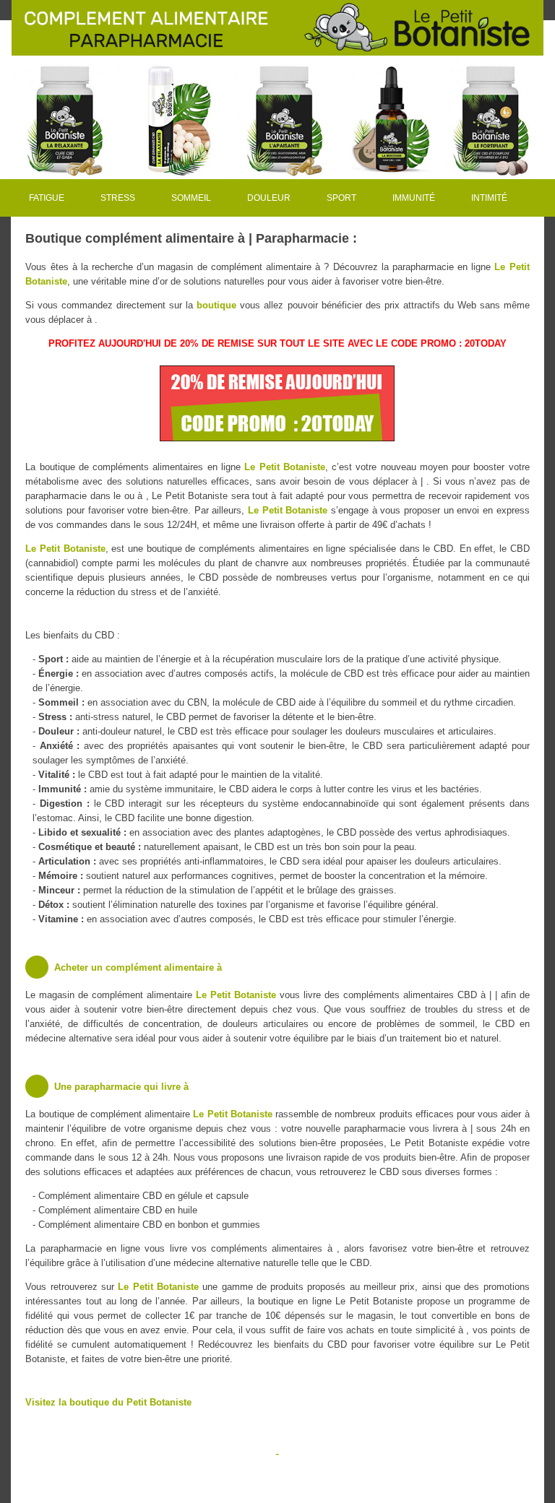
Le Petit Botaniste (284, 467)
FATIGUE (46, 198)
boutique (216, 305)
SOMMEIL (191, 198)
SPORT (341, 198)
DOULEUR (269, 198)
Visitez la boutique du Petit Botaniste (108, 1402)
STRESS (117, 198)
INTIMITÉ (489, 198)
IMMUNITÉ (413, 198)
